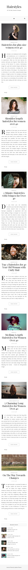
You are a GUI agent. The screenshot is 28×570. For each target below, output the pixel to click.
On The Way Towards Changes (14, 476)
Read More (14, 87)
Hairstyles (14, 6)
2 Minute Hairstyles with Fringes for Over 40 (14, 195)
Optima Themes (18, 567)
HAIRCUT (14, 190)
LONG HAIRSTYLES (14, 401)
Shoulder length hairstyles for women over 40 (14, 121)
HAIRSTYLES (14, 42)
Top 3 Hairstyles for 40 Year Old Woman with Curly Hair (14, 267)
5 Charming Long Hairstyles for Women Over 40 (14, 406)
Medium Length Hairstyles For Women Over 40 (14, 337)
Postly (5, 92)
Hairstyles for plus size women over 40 (14, 46)
